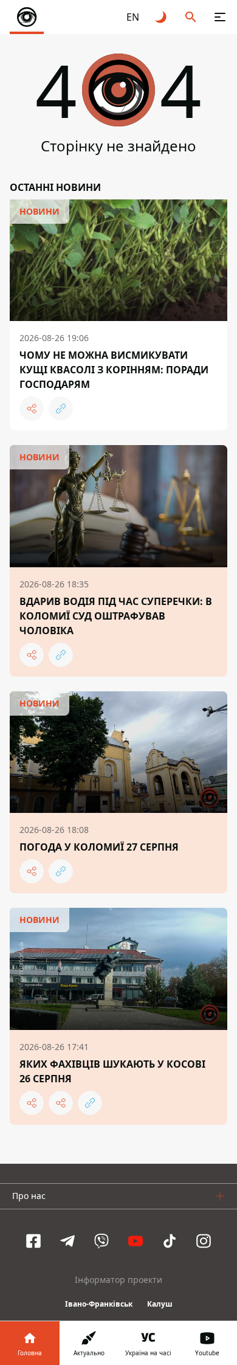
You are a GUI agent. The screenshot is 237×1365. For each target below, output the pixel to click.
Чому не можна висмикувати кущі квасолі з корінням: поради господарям (113, 369)
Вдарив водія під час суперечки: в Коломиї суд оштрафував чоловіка (115, 616)
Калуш (160, 1304)
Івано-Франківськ (98, 1304)
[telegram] (67, 1241)
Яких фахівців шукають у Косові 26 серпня (112, 1071)
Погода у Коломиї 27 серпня (99, 847)
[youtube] (135, 1241)
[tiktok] (169, 1241)
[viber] (101, 1241)
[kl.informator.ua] (27, 17)
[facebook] (33, 1241)
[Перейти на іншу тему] (161, 17)
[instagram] (203, 1241)
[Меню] (220, 17)
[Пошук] (191, 17)
